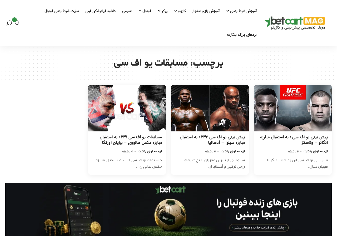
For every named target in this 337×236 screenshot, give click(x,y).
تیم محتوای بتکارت (316, 151)
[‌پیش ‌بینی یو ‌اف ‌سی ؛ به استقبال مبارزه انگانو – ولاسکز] (293, 108)
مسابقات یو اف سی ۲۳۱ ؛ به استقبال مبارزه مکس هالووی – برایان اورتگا (131, 140)
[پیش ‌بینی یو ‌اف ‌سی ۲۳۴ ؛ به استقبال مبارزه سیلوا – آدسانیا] (210, 108)
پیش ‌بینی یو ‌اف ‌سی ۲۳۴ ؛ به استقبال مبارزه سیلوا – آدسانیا (212, 140)
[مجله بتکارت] (296, 23)
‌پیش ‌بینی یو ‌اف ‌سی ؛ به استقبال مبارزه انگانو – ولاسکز (294, 140)
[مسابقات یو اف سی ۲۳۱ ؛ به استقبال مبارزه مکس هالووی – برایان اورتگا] (127, 108)
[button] (9, 23)
